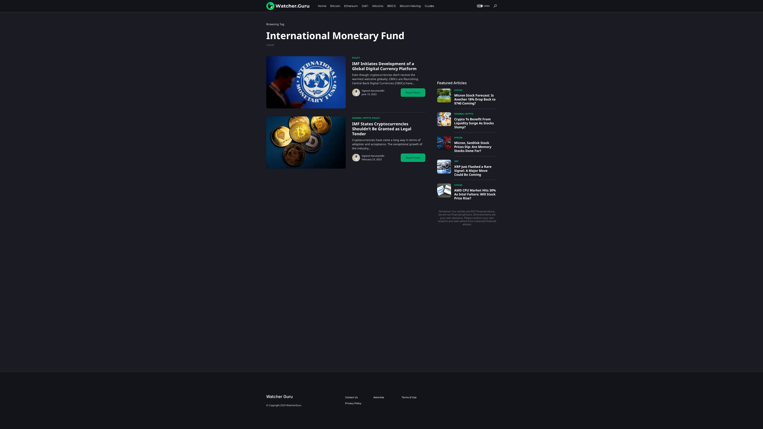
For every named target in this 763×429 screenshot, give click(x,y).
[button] (483, 6)
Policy (356, 57)
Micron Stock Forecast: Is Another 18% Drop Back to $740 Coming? (475, 99)
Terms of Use (409, 397)
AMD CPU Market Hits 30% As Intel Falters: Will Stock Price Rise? (475, 194)
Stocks (458, 90)
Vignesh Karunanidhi (373, 90)
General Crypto (361, 117)
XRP (456, 161)
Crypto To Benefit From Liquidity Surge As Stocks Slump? (474, 123)
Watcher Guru (279, 396)
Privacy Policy (353, 403)
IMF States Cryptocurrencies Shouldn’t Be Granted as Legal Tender (381, 128)
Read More (413, 92)
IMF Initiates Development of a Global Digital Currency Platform (384, 66)
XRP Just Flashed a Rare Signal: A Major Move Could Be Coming (473, 171)
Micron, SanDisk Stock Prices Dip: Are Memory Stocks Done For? (472, 147)
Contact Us (351, 397)
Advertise (378, 397)
